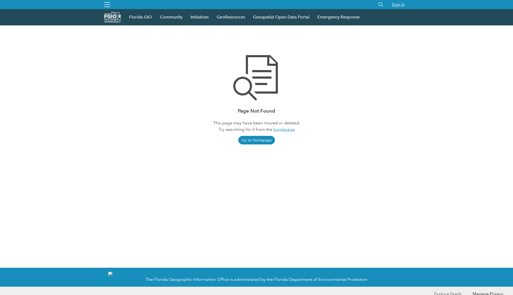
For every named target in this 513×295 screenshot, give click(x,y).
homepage (284, 129)
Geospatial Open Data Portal (281, 17)
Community (171, 17)
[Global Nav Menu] (107, 4)
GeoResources (231, 17)
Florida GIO (140, 17)
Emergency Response (338, 17)
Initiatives (200, 17)
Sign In (398, 4)
